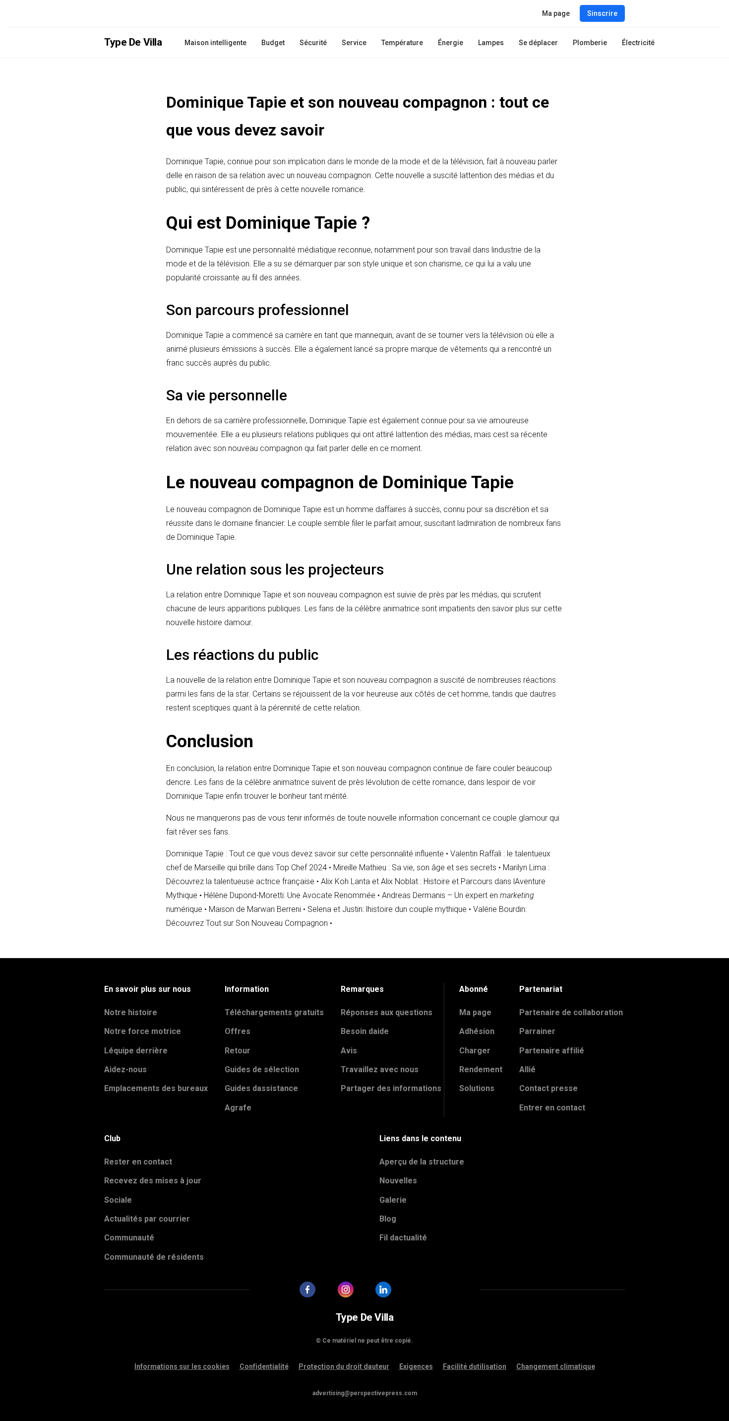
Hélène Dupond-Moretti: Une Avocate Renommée (289, 895)
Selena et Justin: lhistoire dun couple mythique (387, 909)
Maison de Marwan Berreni (255, 909)
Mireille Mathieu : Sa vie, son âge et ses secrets (414, 867)
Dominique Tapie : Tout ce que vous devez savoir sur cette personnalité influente (305, 853)
